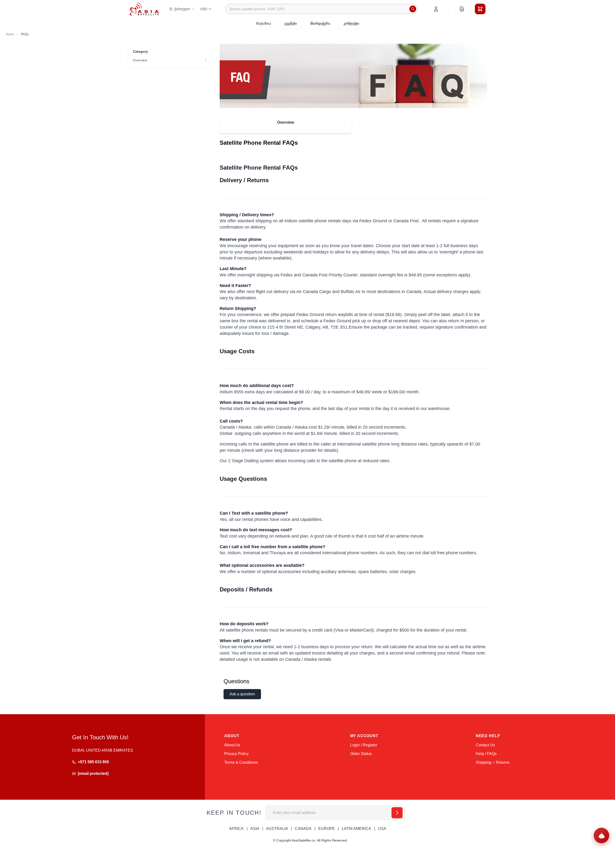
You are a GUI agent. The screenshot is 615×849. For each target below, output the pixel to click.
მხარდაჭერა (320, 23)
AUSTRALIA (277, 829)
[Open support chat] (601, 835)
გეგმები (290, 23)
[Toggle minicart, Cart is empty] (480, 9)
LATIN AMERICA (356, 829)
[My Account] (436, 9)
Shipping (483, 762)
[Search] (412, 9)
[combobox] (321, 9)
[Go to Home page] (144, 8)
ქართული (182, 9)
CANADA (303, 829)
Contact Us (485, 745)
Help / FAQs (486, 754)
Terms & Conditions (241, 762)
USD (203, 9)
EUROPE (326, 829)
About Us (232, 745)
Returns (502, 762)
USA (382, 829)
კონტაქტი (351, 23)
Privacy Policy (236, 754)
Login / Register (363, 745)
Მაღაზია (263, 23)
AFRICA (236, 829)
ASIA (254, 829)
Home (10, 34)
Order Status (361, 754)
